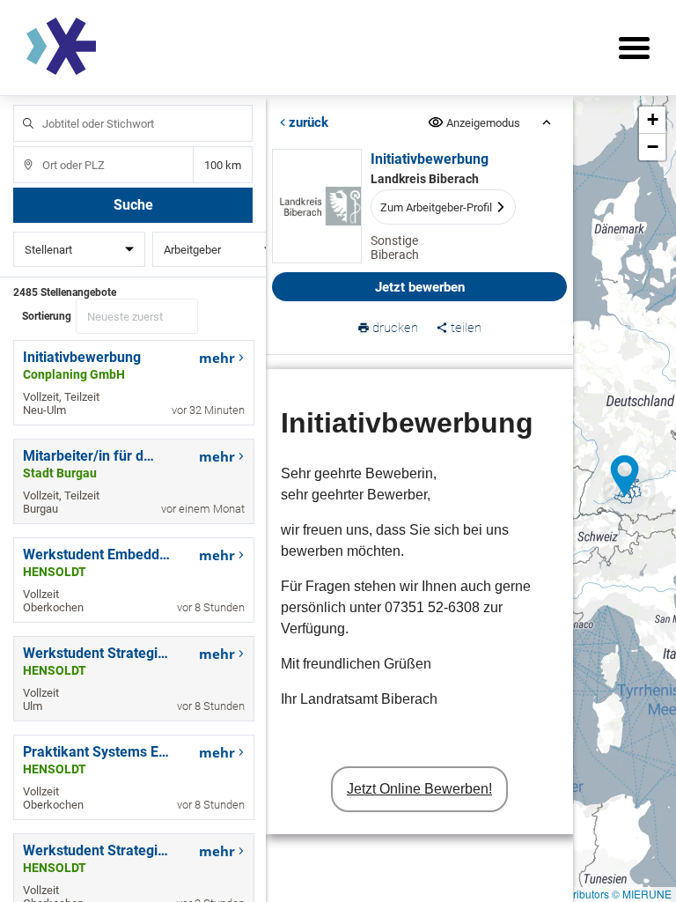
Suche (133, 204)
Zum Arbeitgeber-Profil (436, 207)
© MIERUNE (642, 893)
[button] (625, 477)
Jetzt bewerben (420, 287)
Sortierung (46, 316)
